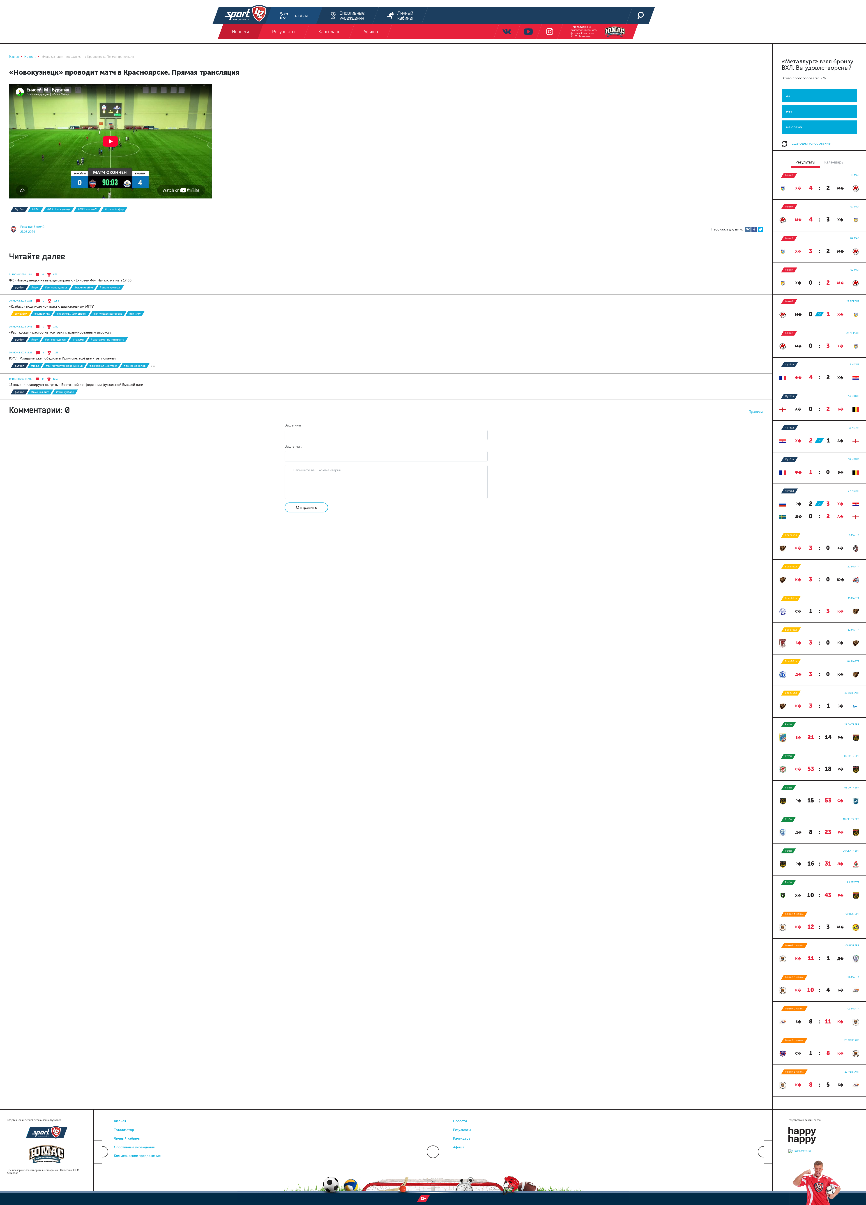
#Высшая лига (40, 392)
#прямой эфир (114, 209)
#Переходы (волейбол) (71, 313)
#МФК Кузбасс (65, 392)
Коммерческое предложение (137, 1156)
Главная (120, 1121)
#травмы (78, 339)
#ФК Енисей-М (87, 209)
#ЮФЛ (35, 365)
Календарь (461, 1138)
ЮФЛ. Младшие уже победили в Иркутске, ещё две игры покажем (62, 358)
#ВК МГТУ (134, 313)
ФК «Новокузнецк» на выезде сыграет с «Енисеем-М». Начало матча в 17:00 (70, 280)
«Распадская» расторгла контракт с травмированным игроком (60, 332)
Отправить (306, 507)
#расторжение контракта (107, 339)
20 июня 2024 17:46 (20, 326)
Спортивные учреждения (134, 1147)
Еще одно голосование (811, 143)
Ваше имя (293, 425)
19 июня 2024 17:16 (20, 379)
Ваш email (293, 446)
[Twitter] (760, 229)
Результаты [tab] (805, 162)
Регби (788, 724)
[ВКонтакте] (748, 229)
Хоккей (789, 175)
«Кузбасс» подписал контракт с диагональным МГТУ (51, 306)
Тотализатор (124, 1130)
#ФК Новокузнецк (58, 209)
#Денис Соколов (134, 365)
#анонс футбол (110, 287)
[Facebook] (754, 229)
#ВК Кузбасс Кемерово (107, 313)
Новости (460, 1121)
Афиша (458, 1147)
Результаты (462, 1130)
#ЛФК (35, 209)
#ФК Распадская (55, 339)
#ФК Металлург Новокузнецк (64, 365)
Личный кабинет (127, 1138)
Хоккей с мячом (794, 913)
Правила (756, 412)
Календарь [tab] (833, 162)
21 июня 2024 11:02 (20, 274)
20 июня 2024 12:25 (20, 352)
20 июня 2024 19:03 (20, 301)
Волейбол (21, 313)
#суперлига (42, 313)
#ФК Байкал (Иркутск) (103, 365)
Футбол (19, 209)
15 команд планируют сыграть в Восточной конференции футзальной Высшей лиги (76, 385)
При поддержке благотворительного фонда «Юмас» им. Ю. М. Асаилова (584, 31)
